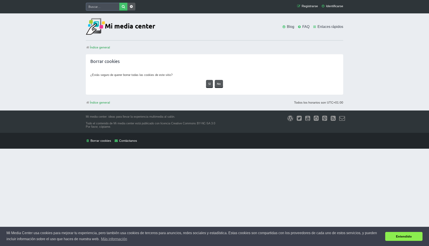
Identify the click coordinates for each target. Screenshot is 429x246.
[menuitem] (332, 6)
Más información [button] (114, 239)
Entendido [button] (404, 236)
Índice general (100, 102)
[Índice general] (121, 26)
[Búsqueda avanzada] (131, 7)
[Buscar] (123, 7)
